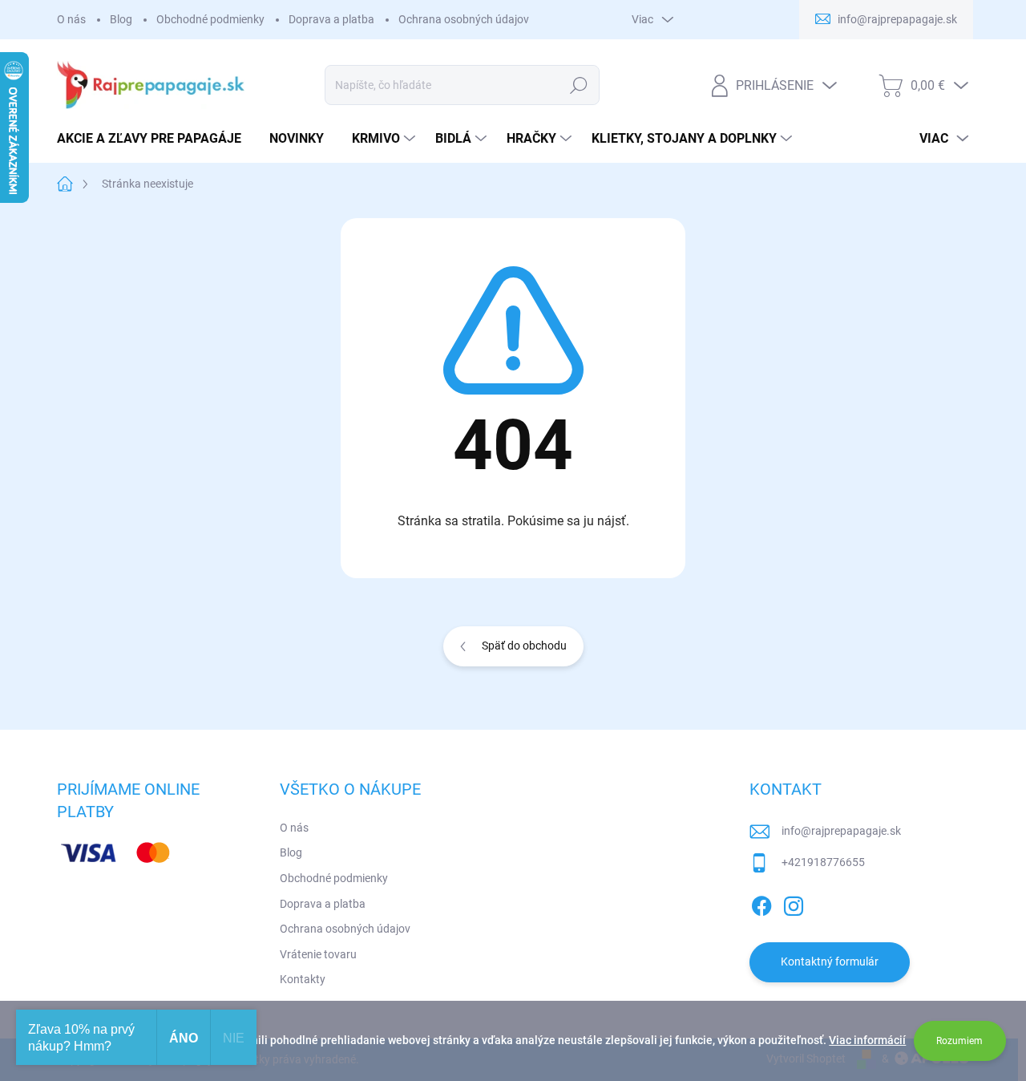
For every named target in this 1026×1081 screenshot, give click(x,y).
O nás (71, 19)
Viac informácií (867, 1040)
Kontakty (302, 979)
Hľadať (579, 85)
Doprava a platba (331, 19)
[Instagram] (794, 903)
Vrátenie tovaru (318, 954)
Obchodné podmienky (210, 19)
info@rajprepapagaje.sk (841, 830)
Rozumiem (959, 1041)
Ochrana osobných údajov (463, 19)
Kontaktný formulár (830, 961)
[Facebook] (761, 903)
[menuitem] (155, 139)
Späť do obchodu (524, 645)
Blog (121, 19)
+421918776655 (823, 862)
